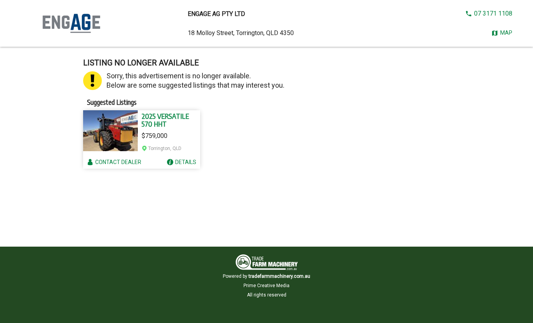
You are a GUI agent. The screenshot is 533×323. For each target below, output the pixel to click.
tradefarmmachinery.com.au (279, 276)
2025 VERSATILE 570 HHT (165, 120)
